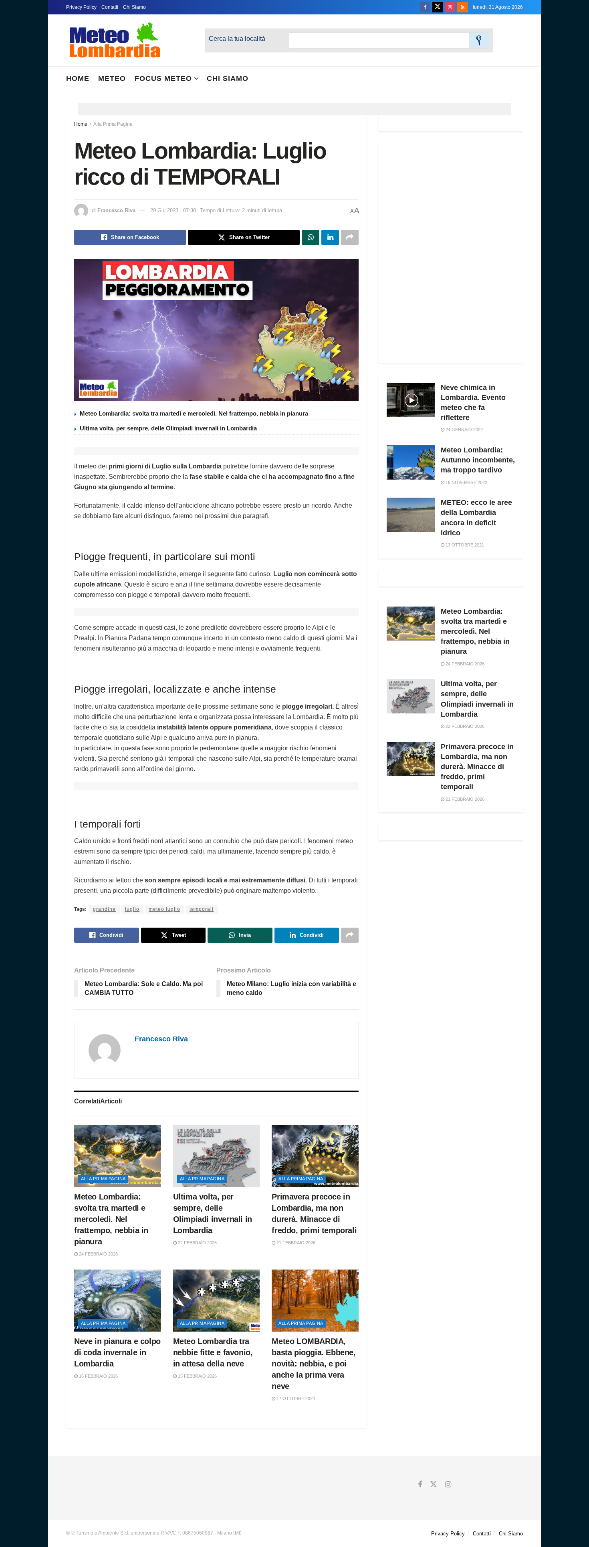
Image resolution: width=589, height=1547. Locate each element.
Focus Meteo (163, 78)
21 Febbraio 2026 (295, 1242)
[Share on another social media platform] (350, 237)
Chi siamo (227, 78)
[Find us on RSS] (462, 7)
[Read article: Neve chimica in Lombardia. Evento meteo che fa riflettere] (411, 400)
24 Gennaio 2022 (463, 429)
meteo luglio (164, 909)
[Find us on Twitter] (437, 7)
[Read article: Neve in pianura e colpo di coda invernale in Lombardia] (117, 1301)
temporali (202, 909)
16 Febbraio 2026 (98, 1376)
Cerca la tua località (237, 38)
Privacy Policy (81, 7)
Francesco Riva (116, 210)
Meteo (112, 78)
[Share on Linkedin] (330, 237)
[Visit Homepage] (115, 40)
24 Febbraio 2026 (98, 1254)
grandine (104, 909)
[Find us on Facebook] (425, 7)
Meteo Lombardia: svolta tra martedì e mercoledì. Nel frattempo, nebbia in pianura (194, 413)
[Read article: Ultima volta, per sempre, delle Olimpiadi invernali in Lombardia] (216, 1156)
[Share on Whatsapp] (310, 237)
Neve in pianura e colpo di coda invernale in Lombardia (117, 1352)
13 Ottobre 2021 (464, 544)
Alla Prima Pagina (113, 124)
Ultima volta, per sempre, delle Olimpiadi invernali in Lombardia (168, 428)
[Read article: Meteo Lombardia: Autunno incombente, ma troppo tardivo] (411, 462)
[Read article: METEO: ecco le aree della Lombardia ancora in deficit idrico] (411, 515)
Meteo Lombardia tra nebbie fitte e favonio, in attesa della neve (213, 1352)
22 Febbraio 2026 (197, 1242)
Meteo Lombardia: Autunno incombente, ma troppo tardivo (478, 460)
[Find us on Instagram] (450, 7)
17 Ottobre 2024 (295, 1398)
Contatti (109, 7)
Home (77, 78)
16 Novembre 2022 (465, 482)
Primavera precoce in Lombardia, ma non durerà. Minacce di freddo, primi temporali (477, 767)
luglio (132, 909)
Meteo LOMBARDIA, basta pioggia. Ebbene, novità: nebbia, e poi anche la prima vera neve (313, 1363)
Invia (479, 40)
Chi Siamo (134, 7)
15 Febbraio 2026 (197, 1376)
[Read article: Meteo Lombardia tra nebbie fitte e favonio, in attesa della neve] (216, 1301)
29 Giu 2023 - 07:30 (173, 210)
